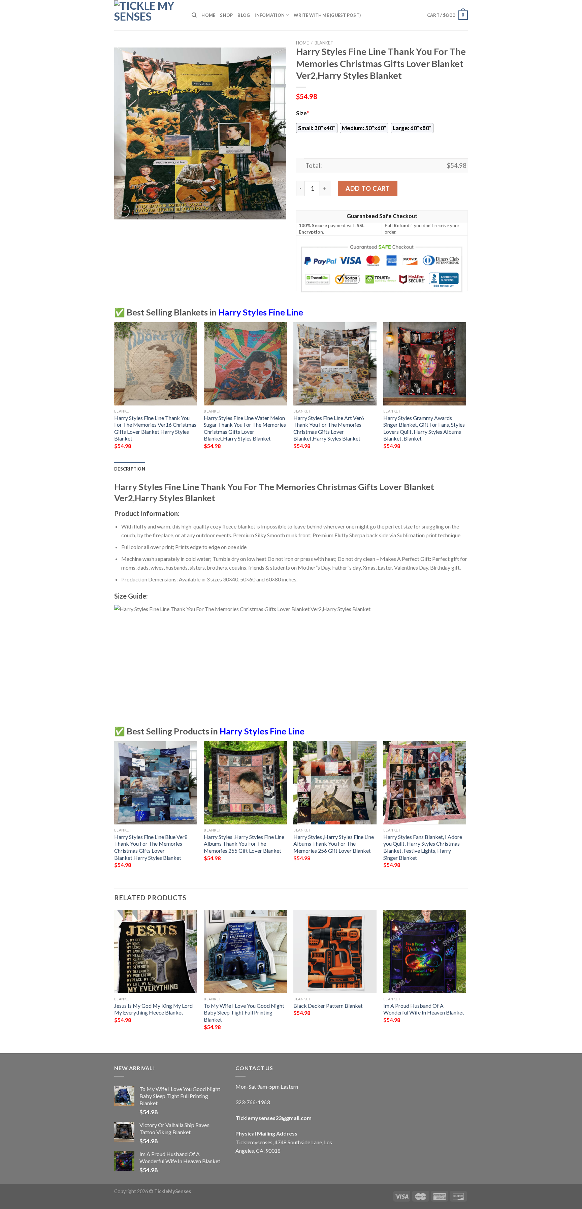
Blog (243, 15)
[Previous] (114, 391)
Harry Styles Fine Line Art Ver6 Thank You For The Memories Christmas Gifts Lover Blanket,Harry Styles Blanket (328, 428)
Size (302, 113)
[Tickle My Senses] (148, 15)
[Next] (466, 391)
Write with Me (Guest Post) (327, 15)
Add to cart (368, 188)
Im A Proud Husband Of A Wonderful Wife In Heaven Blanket (423, 1009)
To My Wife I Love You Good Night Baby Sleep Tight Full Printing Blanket (244, 1012)
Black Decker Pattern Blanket (328, 1005)
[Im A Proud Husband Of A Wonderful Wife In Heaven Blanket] (424, 951)
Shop (226, 15)
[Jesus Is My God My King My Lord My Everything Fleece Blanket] (155, 951)
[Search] (194, 15)
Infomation (270, 15)
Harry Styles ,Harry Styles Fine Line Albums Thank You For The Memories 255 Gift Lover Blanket (244, 844)
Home (208, 15)
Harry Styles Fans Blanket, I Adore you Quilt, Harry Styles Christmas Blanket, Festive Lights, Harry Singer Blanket (422, 847)
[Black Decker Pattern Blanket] (335, 951)
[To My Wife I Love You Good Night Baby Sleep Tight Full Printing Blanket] (245, 951)
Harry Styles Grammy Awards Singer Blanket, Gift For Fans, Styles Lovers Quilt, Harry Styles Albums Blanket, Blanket (424, 428)
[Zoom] (123, 211)
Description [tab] (129, 469)
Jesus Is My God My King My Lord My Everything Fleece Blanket (153, 1009)
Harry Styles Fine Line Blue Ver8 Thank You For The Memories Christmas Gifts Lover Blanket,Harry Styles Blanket (151, 847)
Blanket (324, 43)
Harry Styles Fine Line (260, 312)
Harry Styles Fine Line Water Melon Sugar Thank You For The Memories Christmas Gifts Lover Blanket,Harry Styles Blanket (245, 428)
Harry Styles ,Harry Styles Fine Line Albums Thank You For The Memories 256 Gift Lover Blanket (333, 844)
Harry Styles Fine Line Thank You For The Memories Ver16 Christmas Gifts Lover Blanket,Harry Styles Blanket (155, 428)
